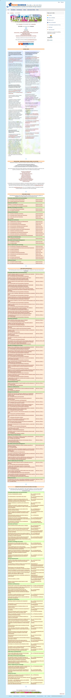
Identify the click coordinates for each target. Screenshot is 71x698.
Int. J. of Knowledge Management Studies (16, 209)
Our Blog (50, 15)
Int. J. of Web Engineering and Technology (16, 201)
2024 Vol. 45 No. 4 (39, 407)
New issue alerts (51, 29)
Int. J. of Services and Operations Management (17, 426)
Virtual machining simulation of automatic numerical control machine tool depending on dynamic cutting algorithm (21, 475)
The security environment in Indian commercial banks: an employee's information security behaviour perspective (21, 454)
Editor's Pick (38, 216)
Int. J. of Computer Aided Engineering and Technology (18, 287)
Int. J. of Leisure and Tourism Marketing (15, 263)
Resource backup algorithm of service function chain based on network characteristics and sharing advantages (20, 308)
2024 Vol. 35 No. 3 (39, 383)
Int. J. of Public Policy (12, 481)
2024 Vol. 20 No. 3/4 (40, 326)
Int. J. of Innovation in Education (14, 380)
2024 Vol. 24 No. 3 (39, 354)
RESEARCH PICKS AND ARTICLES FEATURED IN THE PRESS (26, 35)
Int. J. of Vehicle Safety (12, 243)
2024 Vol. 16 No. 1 (39, 440)
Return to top (62, 693)
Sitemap (62, 2)
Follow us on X (51, 20)
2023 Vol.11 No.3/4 (39, 247)
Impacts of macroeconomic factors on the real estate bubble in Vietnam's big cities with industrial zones (20, 323)
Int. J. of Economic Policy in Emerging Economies (17, 205)
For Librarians (19, 9)
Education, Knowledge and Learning (26, 173)
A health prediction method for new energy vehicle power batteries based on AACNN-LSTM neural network (21, 275)
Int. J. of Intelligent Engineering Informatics (16, 252)
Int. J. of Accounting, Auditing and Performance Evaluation (19, 328)
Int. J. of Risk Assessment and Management (16, 451)
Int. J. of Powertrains (12, 255)
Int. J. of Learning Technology (13, 210)
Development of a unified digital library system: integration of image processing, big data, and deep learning (21, 355)
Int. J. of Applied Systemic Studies (14, 261)
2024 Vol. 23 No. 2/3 (40, 427)
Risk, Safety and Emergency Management (26, 179)
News (37, 9)
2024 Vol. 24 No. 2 (39, 457)
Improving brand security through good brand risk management (20, 421)
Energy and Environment (26, 174)
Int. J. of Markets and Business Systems (15, 230)
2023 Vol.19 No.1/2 (39, 258)
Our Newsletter (51, 24)
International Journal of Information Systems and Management (32, 125)
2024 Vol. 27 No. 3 (39, 320)
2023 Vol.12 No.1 (39, 249)
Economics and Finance (26, 172)
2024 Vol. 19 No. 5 (39, 421)
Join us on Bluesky (52, 17)
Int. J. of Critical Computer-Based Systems (16, 199)
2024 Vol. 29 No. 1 (39, 398)
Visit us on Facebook (52, 22)
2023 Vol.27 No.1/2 (40, 257)
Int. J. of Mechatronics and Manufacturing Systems (18, 254)
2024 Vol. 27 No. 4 (39, 411)
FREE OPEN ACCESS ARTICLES (26, 34)
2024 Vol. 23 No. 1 (39, 418)
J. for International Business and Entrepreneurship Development (20, 235)
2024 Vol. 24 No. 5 (39, 274)
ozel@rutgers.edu (33, 106)
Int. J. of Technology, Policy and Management (17, 459)
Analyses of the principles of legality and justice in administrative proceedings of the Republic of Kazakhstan (20, 437)
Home (8, 9)
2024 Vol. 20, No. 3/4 (40, 340)
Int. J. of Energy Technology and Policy (15, 213)
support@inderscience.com (31, 39)
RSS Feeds (50, 27)
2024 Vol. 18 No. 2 (39, 401)
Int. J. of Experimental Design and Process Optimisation (19, 472)
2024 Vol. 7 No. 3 (39, 470)
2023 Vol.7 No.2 (39, 204)
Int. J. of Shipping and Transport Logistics (16, 402)
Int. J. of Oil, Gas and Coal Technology (15, 216)
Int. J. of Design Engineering (13, 249)
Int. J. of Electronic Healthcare (14, 390)
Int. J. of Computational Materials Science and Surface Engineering (21, 247)
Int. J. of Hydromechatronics (13, 250)
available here (29, 92)
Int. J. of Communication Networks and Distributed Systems (19, 313)
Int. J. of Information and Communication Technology (18, 276)
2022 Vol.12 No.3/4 (40, 243)
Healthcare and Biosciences (26, 175)
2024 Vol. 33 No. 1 (39, 333)
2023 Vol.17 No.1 (39, 241)
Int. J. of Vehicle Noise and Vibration (15, 258)
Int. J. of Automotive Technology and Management (18, 246)
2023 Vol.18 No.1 (39, 201)
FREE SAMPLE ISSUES (26, 33)
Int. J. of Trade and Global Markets (14, 422)
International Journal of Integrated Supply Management (31, 129)
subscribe (20, 24)
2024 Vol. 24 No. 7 (39, 288)
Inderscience (31, 9)
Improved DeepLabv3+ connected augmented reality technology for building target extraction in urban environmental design (21, 297)
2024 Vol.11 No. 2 (39, 393)
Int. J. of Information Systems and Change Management (19, 229)
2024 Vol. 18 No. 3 (39, 431)
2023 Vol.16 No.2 (39, 215)
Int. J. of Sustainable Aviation (13, 468)
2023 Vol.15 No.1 (39, 223)
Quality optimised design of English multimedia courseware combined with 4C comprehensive (19, 362)
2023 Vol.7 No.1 (39, 226)
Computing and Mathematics (26, 171)
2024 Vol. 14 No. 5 (39, 388)
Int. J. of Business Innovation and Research (16, 455)
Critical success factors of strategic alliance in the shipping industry (21, 401)
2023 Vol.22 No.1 (39, 232)
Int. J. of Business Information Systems (15, 410)
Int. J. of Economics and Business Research (16, 321)
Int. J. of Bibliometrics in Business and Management (18, 221)
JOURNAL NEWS (26, 31)
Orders (24, 9)
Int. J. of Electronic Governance (14, 238)
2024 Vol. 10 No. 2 (39, 329)
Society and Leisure (26, 181)
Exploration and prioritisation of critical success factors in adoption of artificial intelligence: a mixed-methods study (21, 408)
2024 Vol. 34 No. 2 (39, 453)
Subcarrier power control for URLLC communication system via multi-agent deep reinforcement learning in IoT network (20, 312)
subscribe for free (57, 24)
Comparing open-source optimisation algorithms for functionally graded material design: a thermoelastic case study (20, 285)
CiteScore (13, 137)
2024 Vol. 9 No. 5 (39, 378)
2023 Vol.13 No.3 (39, 227)
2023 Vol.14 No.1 (39, 209)
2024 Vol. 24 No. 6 (39, 277)
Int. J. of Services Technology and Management (17, 233)
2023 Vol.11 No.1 (39, 252)
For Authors (13, 9)
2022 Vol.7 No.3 (39, 263)
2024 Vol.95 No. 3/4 (40, 445)
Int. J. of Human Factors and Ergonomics (16, 396)
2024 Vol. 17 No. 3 (39, 479)
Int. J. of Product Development (14, 257)
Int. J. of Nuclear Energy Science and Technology (17, 215)
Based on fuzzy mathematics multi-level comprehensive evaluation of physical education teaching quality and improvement (21, 347)
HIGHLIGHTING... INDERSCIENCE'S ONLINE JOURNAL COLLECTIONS (26, 32)
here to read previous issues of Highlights (27, 41)
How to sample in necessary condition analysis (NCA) (18, 418)
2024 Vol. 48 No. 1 (39, 424)
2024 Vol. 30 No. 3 (39, 311)
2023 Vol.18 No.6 (39, 213)
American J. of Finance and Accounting (15, 204)
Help (59, 2)
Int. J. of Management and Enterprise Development (18, 232)
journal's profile (33, 86)
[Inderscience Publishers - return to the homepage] (24, 4)
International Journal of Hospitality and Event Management (32, 121)
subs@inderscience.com (39, 185)
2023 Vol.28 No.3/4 (40, 233)
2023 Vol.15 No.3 (39, 218)
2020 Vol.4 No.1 (39, 230)
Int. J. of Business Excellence (13, 335)
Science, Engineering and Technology (26, 180)
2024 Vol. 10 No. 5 (39, 436)
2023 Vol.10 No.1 (39, 261)
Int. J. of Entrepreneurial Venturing (14, 223)
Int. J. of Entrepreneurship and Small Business (17, 224)
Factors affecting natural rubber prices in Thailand (18, 320)
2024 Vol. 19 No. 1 (39, 284)
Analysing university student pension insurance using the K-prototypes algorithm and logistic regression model (19, 278)
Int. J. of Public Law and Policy (14, 332)
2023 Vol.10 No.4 (39, 199)
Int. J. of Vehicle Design (12, 447)
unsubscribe (33, 24)
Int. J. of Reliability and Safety (14, 241)
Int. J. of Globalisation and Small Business (16, 227)
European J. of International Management (16, 419)
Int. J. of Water (11, 218)
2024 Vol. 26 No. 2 (39, 448)
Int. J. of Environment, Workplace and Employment (18, 226)
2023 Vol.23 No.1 (39, 246)
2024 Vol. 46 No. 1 (39, 415)
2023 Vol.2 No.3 (39, 221)
